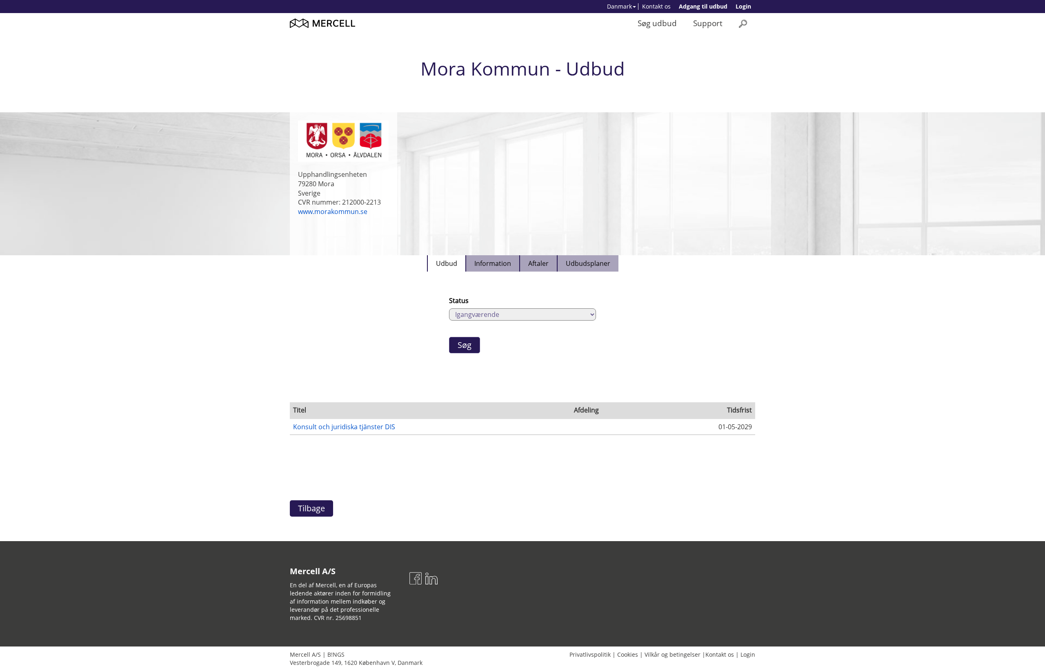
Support (708, 23)
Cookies (627, 654)
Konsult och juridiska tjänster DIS (344, 426)
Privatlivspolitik (590, 654)
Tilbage (311, 508)
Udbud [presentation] (446, 263)
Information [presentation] (492, 263)
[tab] (446, 263)
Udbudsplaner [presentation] (588, 263)
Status (459, 300)
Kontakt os (656, 6)
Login (743, 6)
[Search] (743, 23)
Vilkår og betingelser (672, 654)
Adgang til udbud (703, 6)
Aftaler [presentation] (538, 263)
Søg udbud (657, 23)
